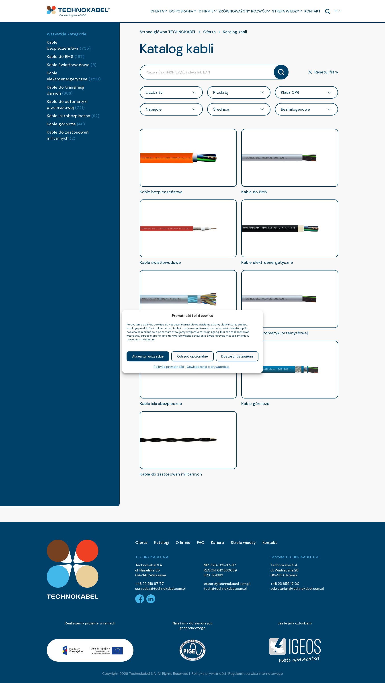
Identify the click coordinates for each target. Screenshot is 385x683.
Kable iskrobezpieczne (73, 115)
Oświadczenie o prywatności (208, 367)
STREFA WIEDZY (285, 11)
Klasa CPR (290, 92)
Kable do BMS (65, 56)
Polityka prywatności (169, 367)
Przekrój (220, 92)
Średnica (221, 109)
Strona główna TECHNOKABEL (168, 32)
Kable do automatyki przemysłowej (67, 104)
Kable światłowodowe (72, 64)
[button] (78, 11)
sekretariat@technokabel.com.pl (297, 588)
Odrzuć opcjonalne (192, 356)
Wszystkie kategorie (66, 34)
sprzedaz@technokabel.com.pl (160, 588)
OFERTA (157, 11)
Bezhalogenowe (295, 109)
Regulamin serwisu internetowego (255, 673)
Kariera (217, 542)
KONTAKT (312, 11)
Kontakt (269, 542)
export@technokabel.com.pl (227, 583)
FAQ (200, 542)
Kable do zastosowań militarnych (68, 135)
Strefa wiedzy (243, 542)
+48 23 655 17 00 (284, 583)
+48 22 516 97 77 (149, 583)
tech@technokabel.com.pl (225, 588)
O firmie (183, 542)
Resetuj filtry (326, 72)
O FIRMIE (206, 11)
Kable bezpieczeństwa (69, 45)
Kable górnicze (66, 124)
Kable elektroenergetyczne (73, 76)
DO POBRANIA (181, 11)
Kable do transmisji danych (65, 90)
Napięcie (154, 109)
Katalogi (161, 542)
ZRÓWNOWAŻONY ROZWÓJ (243, 11)
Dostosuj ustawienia (237, 356)
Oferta (209, 32)
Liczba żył (155, 92)
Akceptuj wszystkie (148, 356)
